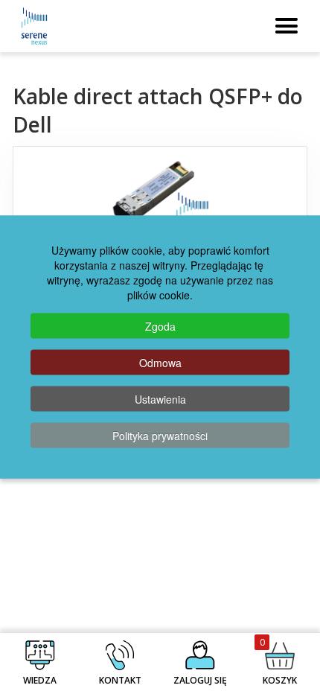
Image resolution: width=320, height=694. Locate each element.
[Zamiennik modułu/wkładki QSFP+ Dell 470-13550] (160, 198)
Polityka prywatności (160, 435)
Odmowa (160, 362)
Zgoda (160, 326)
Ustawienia (160, 399)
